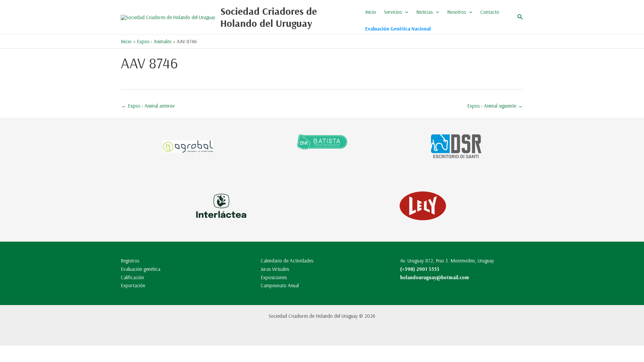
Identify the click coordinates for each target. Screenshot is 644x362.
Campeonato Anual (280, 285)
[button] (405, 12)
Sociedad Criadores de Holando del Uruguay (268, 17)
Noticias (424, 12)
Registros (130, 260)
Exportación (133, 285)
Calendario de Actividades (287, 260)
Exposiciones (274, 277)
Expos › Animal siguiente (495, 106)
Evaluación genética (140, 269)
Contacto (489, 12)
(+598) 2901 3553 (419, 269)
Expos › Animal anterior (148, 106)
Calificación (132, 277)
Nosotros (456, 12)
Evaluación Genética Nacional (398, 28)
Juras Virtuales (275, 269)
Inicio (370, 12)
